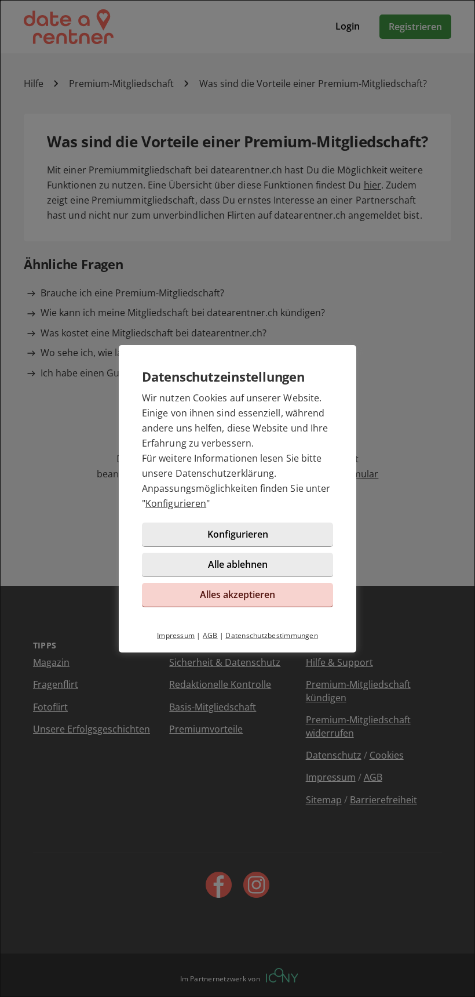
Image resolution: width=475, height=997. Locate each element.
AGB (210, 635)
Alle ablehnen (238, 564)
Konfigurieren (175, 503)
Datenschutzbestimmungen (271, 635)
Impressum (176, 635)
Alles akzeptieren (237, 594)
